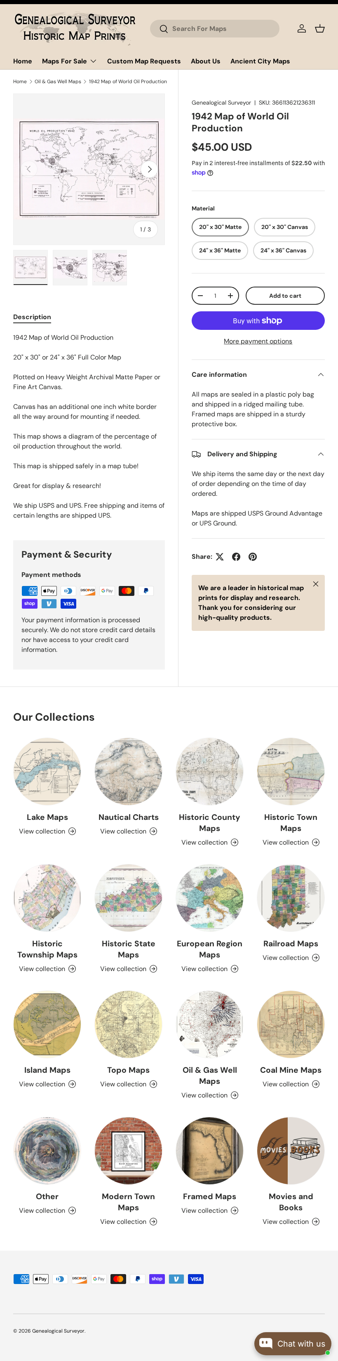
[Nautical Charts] (128, 771)
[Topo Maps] (128, 1024)
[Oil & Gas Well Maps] (209, 1024)
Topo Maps (128, 1070)
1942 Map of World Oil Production (128, 81)
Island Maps (47, 1070)
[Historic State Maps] (128, 897)
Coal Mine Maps (291, 1070)
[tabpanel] (89, 427)
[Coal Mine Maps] (290, 1024)
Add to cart (285, 295)
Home (22, 61)
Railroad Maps (290, 943)
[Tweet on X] (219, 557)
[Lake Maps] (47, 771)
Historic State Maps (128, 949)
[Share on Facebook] (236, 557)
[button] (320, 28)
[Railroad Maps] (290, 897)
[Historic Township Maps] (47, 897)
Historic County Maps (209, 822)
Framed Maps (209, 1196)
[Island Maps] (47, 1024)
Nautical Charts (129, 817)
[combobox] (215, 28)
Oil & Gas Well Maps (58, 81)
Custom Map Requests (144, 61)
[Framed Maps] (209, 1150)
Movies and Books (291, 1202)
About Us (206, 61)
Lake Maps (47, 817)
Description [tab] (32, 317)
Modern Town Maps (128, 1202)
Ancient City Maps (260, 61)
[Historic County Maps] (209, 771)
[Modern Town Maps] (128, 1150)
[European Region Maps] (209, 897)
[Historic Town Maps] (290, 771)
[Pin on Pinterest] (252, 557)
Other (47, 1196)
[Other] (47, 1150)
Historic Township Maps (47, 949)
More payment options (258, 341)
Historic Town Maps (290, 822)
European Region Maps (209, 949)
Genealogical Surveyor (221, 102)
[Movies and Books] (290, 1150)
